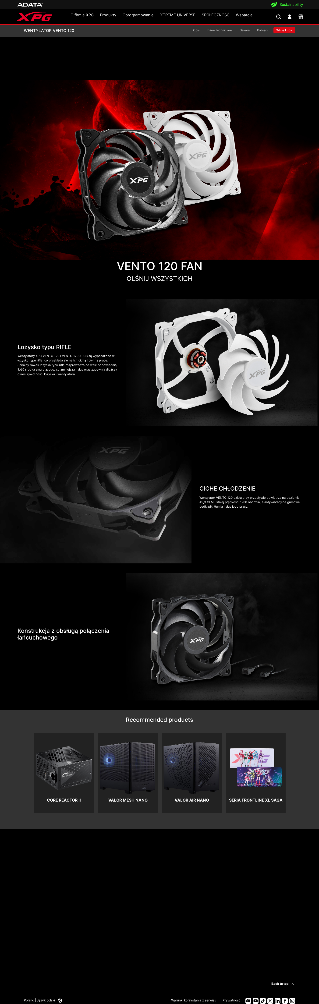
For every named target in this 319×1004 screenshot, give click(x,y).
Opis (196, 30)
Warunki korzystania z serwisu (193, 1000)
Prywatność (232, 1000)
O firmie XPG (82, 15)
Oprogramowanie (138, 15)
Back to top (280, 984)
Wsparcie (244, 15)
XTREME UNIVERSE (177, 15)
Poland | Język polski (40, 1000)
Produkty (108, 15)
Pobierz (262, 30)
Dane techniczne (219, 30)
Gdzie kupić (284, 30)
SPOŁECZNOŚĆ (216, 15)
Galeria (245, 30)
